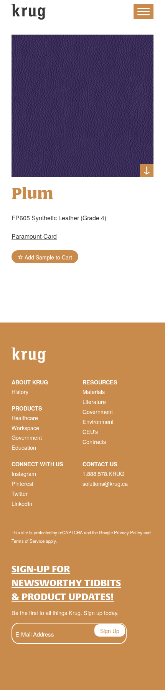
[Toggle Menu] (143, 11)
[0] (121, 12)
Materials (93, 391)
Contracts (94, 441)
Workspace (25, 428)
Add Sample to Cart (47, 257)
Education (24, 447)
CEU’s (90, 431)
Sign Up (109, 631)
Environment (98, 421)
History (20, 391)
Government (27, 437)
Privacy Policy (128, 532)
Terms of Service (28, 541)
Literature (94, 401)
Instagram (24, 473)
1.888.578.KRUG (103, 473)
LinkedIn (22, 503)
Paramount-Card (34, 236)
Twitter (20, 493)
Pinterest (22, 483)
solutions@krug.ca (105, 483)
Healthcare (25, 418)
